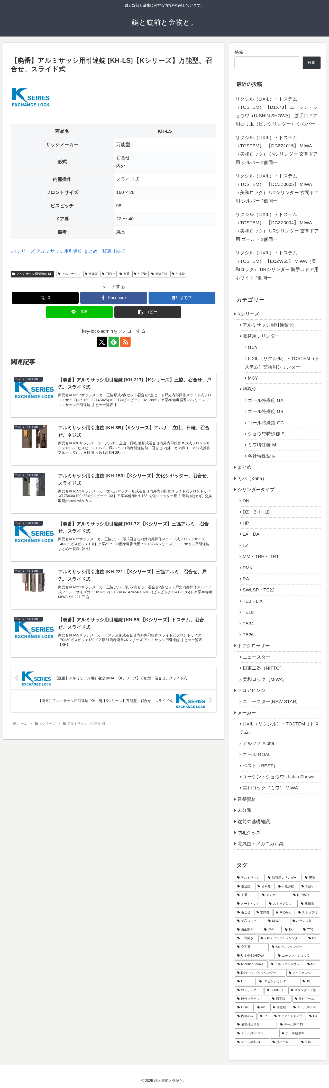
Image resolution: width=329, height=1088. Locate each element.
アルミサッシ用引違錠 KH (34, 274)
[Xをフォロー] (102, 342)
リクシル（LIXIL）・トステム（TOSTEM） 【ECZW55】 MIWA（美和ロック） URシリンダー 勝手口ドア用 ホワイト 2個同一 (277, 265)
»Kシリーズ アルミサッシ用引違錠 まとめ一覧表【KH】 (69, 251)
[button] (147, 312)
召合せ (110, 274)
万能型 (93, 274)
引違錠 (180, 274)
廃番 (126, 274)
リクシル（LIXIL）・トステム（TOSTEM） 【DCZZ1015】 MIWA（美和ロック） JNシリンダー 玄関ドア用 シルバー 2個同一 (276, 150)
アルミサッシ (71, 274)
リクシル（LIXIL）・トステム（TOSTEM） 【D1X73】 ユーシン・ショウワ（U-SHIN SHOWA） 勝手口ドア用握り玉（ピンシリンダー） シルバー (276, 111)
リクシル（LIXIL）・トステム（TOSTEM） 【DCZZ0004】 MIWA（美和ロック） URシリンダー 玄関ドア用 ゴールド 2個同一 (277, 227)
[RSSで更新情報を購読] (125, 342)
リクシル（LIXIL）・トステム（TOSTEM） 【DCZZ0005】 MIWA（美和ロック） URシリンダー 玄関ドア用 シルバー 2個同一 (277, 188)
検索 (239, 52)
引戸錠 (142, 274)
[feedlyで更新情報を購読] (113, 342)
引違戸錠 (161, 274)
